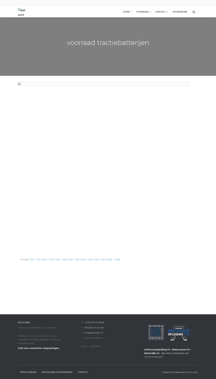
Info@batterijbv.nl (93, 332)
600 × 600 (87, 259)
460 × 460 (61, 259)
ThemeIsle (193, 372)
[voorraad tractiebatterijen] (103, 167)
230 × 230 (74, 259)
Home (126, 12)
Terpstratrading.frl (154, 356)
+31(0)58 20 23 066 (93, 327)
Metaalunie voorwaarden (57, 372)
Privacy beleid (28, 372)
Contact (160, 12)
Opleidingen (180, 12)
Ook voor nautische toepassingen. (39, 348)
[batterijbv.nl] (21, 12)
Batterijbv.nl (152, 353)
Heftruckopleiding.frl (157, 349)
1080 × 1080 (113, 259)
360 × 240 (48, 259)
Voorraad (142, 12)
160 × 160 (100, 259)
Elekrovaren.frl (181, 349)
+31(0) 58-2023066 (94, 322)
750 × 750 (35, 259)
